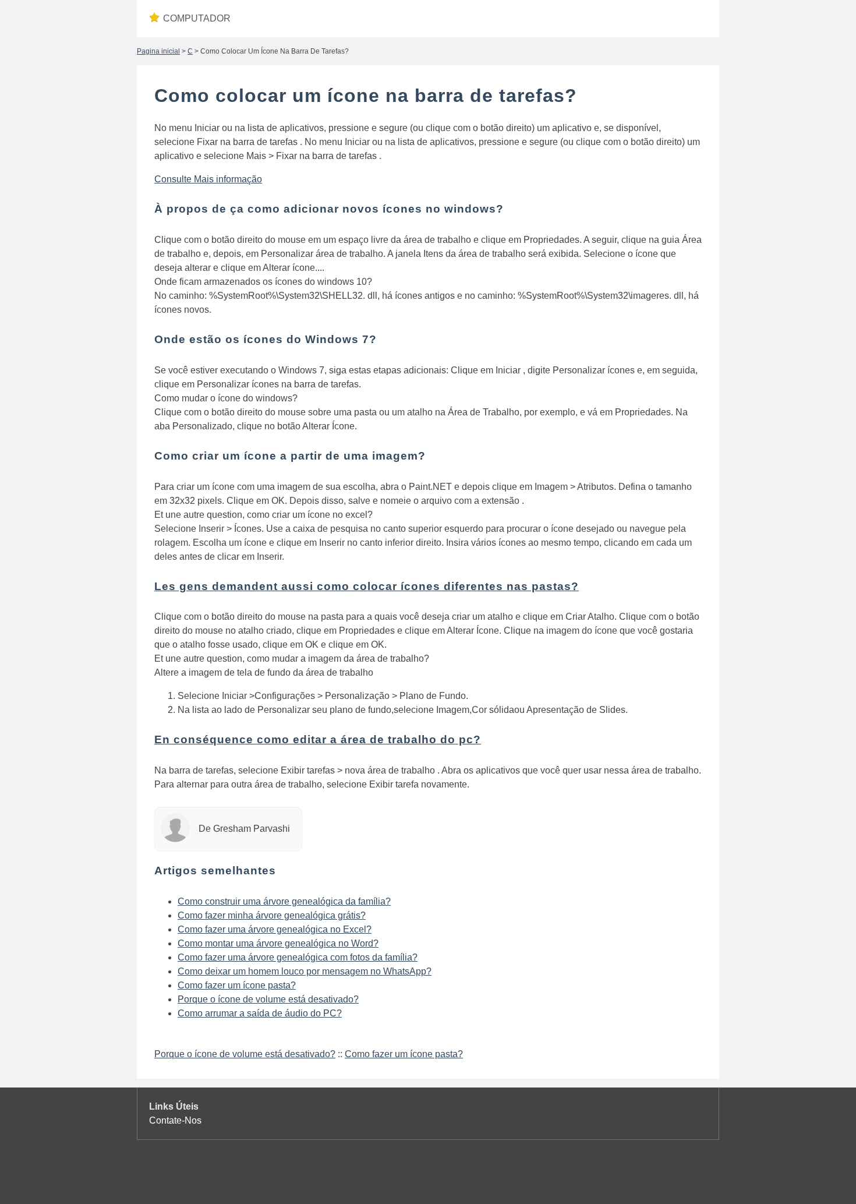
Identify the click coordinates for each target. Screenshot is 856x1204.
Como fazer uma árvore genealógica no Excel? (275, 929)
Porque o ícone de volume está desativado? (268, 999)
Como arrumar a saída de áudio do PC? (260, 1013)
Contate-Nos (175, 1120)
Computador (197, 18)
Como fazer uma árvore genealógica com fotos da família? (298, 957)
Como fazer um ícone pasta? (237, 985)
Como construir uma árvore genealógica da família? (284, 901)
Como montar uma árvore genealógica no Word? (278, 943)
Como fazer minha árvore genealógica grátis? (272, 915)
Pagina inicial (158, 51)
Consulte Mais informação (208, 179)
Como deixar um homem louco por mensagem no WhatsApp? (304, 971)
